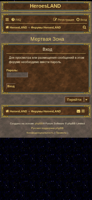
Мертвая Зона (47, 39)
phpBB (39, 123)
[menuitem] (16, 20)
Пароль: (12, 70)
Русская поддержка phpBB (47, 128)
